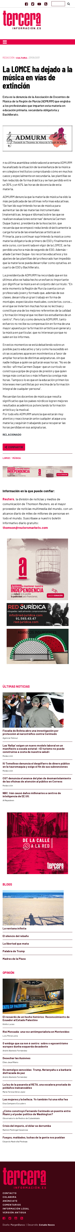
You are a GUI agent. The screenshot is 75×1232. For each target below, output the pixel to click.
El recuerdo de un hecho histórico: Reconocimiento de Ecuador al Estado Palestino (36, 1018)
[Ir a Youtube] (39, 4)
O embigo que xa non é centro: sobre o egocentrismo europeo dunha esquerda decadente (35, 1045)
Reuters (8, 499)
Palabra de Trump (14, 951)
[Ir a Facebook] (26, 4)
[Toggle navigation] (5, 42)
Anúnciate (10, 1200)
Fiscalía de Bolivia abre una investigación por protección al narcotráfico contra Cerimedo (30, 732)
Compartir (15, 447)
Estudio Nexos (47, 1224)
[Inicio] (22, 19)
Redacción (8, 57)
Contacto (10, 1192)
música (16, 458)
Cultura (21, 57)
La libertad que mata (16, 943)
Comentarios (12, 1204)
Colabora (9, 1196)
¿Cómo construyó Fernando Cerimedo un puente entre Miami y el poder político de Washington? (37, 1112)
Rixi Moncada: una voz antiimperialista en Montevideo (36, 1031)
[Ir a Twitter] (32, 4)
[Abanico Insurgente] (38, 653)
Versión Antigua (14, 1212)
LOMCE (6, 458)
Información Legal (16, 1208)
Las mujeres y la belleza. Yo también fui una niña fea (35, 1099)
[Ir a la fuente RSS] (45, 4)
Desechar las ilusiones (16, 1058)
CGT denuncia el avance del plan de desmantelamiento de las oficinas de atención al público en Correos (37, 780)
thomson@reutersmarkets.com (25, 528)
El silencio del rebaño (16, 936)
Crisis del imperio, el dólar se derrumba (27, 1125)
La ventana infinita (14, 928)
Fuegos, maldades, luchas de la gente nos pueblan (34, 1137)
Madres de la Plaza (14, 958)
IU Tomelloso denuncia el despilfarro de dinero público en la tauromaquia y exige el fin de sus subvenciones (36, 765)
